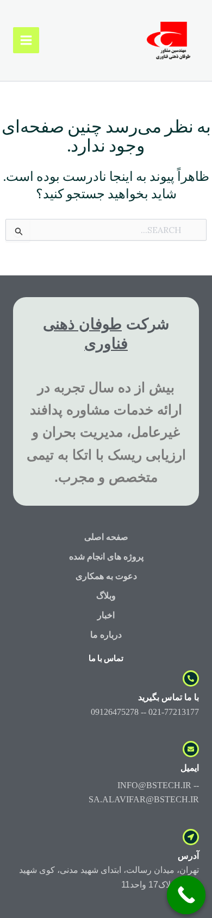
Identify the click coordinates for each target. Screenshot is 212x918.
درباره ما (106, 634)
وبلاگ (106, 595)
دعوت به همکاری (106, 576)
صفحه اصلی (106, 537)
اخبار (106, 615)
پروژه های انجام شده (106, 556)
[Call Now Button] (186, 895)
